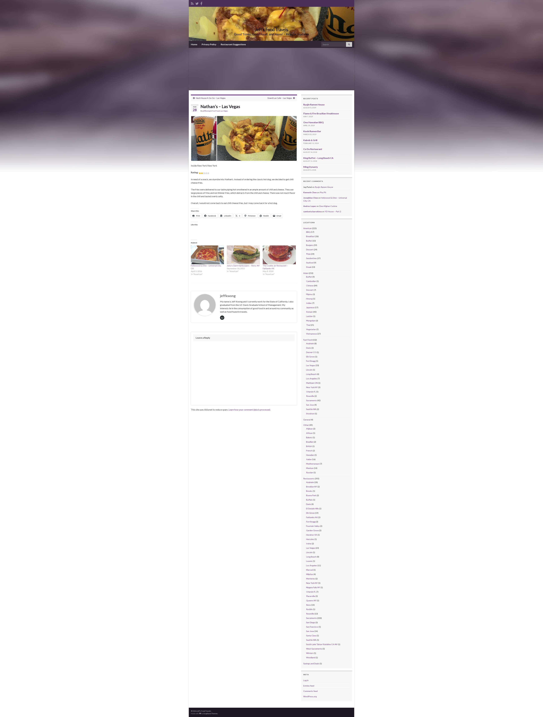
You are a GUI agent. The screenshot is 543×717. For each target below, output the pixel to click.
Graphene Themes (210, 713)
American (307, 228)
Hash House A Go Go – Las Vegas (211, 98)
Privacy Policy (209, 44)
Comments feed (310, 691)
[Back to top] (536, 710)
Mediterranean (312, 464)
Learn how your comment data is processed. (250, 409)
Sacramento (311, 400)
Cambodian (311, 281)
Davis (308, 348)
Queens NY (311, 600)
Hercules (310, 539)
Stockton (310, 413)
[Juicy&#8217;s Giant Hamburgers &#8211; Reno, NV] (243, 254)
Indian (309, 303)
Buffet (309, 241)
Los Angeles (311, 378)
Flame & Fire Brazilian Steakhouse (321, 113)
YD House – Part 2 (333, 211)
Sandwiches (311, 258)
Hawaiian (310, 455)
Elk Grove (310, 356)
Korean (309, 312)
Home (194, 44)
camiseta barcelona (312, 211)
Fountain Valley (313, 526)
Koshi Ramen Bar (312, 131)
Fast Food (216, 111)
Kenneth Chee (310, 192)
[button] (204, 138)
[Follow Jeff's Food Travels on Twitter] (197, 3)
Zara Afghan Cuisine (328, 206)
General (306, 419)
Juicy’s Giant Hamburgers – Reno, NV (243, 265)
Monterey (310, 578)
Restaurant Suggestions (233, 44)
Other (306, 425)
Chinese (309, 285)
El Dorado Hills (312, 508)
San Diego (310, 622)
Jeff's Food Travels (271, 29)
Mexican (309, 468)
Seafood (309, 262)
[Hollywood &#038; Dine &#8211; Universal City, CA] (207, 254)
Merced (309, 570)
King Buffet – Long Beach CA (318, 158)
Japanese (310, 307)
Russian (309, 472)
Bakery (309, 437)
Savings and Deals (311, 663)
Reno (308, 605)
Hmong (309, 298)
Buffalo (309, 500)
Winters (309, 653)
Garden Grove (312, 530)
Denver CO (311, 352)
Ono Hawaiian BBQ (313, 122)
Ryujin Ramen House (314, 104)
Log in (306, 680)
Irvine (308, 543)
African (309, 433)
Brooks (309, 491)
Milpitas (309, 574)
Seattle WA (311, 409)
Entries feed (308, 685)
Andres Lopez (309, 206)
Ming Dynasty (310, 166)
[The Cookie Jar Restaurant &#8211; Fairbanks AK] (279, 254)
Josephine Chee (310, 198)
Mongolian (310, 320)
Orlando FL (311, 391)
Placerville (310, 596)
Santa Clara (311, 635)
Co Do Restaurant (312, 149)
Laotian (309, 316)
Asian (305, 273)
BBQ (308, 232)
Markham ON (312, 383)
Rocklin (309, 609)
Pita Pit (323, 192)
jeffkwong (206, 111)
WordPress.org (310, 696)
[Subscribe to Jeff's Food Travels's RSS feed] (192, 3)
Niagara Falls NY (313, 587)
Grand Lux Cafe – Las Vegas (279, 98)
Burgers (309, 245)
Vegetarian (311, 329)
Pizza (308, 254)
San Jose (310, 405)
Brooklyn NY (311, 486)
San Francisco (312, 627)
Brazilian (309, 442)
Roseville (310, 396)
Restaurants (308, 478)
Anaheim (310, 343)
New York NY (312, 387)
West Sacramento (314, 648)
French (309, 450)
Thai (308, 325)
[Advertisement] (271, 69)
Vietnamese (311, 333)
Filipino (309, 294)
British (309, 446)
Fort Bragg (310, 361)
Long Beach (311, 374)
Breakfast (310, 236)
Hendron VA (311, 535)
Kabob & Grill (310, 140)
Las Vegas (224, 111)
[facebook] (201, 3)
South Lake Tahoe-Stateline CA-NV (322, 644)
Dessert (309, 249)
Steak (308, 267)
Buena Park (311, 495)
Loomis (309, 561)
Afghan (309, 428)
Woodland (310, 657)
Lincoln (309, 370)
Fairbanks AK (312, 517)
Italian (309, 459)
